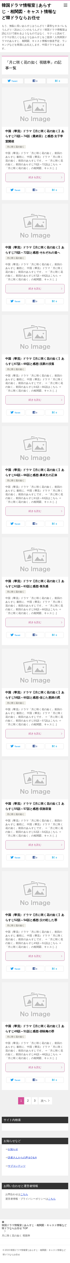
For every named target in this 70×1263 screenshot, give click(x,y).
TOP (34, 1227)
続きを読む (35, 177)
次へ (43, 1100)
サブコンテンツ (16, 1165)
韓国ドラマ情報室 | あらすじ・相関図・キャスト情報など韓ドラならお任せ (29, 11)
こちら (24, 1194)
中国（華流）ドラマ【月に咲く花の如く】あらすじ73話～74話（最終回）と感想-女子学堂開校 (34, 136)
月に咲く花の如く (15, 147)
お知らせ (13, 1149)
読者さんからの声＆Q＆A (22, 1157)
